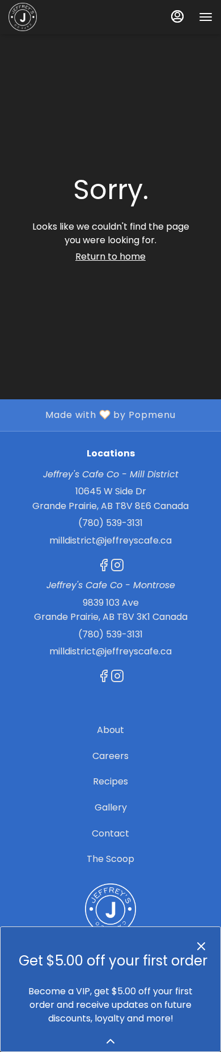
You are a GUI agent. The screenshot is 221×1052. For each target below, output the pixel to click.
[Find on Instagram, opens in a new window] (117, 567)
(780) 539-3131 (110, 522)
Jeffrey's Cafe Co (110, 908)
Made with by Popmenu (92, 414)
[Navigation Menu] (205, 17)
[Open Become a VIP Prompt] (110, 1041)
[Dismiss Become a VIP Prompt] (201, 946)
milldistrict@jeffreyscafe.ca (110, 540)
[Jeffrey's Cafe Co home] (59, 17)
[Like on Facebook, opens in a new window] (103, 567)
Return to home (110, 256)
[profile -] (177, 16)
